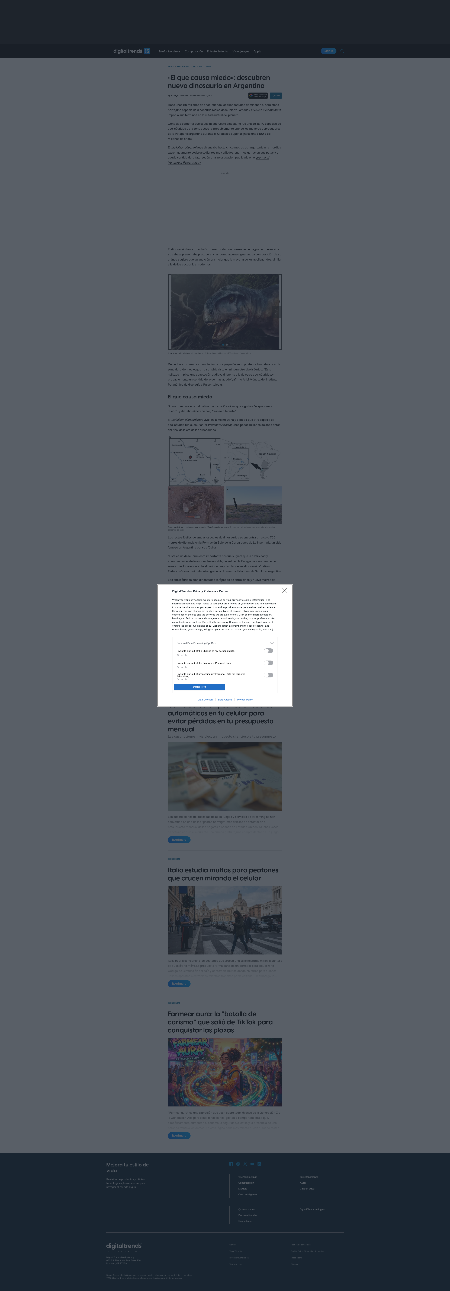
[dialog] (225, 645)
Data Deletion (205, 699)
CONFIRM (199, 687)
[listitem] (225, 643)
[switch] (268, 650)
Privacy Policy (245, 699)
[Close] (285, 591)
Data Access (225, 699)
